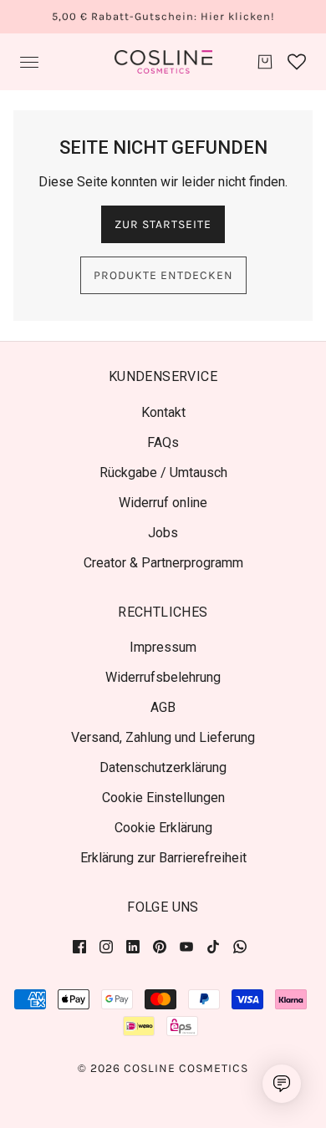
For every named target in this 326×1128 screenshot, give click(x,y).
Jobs (163, 533)
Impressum (163, 647)
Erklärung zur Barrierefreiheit (163, 858)
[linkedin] (133, 946)
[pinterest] (159, 946)
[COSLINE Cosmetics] (163, 62)
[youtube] (186, 946)
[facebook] (83, 946)
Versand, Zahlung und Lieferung (163, 737)
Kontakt (163, 412)
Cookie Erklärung (163, 828)
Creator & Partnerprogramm (163, 563)
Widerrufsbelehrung (163, 677)
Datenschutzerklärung (163, 767)
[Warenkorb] (265, 62)
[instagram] (106, 946)
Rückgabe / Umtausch (163, 472)
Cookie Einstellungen (163, 797)
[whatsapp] (240, 946)
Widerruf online (163, 503)
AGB (163, 707)
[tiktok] (213, 946)
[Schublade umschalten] (29, 62)
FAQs (163, 442)
